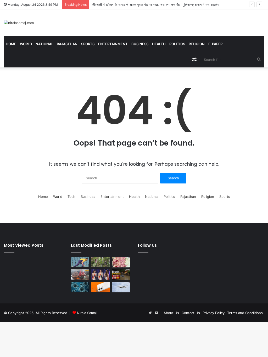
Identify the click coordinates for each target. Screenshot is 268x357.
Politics (177, 44)
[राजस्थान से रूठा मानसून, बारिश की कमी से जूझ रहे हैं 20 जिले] (121, 274)
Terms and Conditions (245, 313)
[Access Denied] (100, 287)
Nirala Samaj (87, 313)
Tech (71, 196)
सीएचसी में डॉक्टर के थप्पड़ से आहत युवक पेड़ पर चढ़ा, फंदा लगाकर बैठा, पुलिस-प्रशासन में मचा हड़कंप (155, 4)
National (44, 44)
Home (11, 44)
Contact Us (191, 313)
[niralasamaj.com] (19, 23)
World (26, 44)
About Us (171, 313)
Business (139, 44)
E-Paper (215, 44)
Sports (87, 44)
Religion (197, 44)
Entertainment (113, 44)
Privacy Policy (214, 313)
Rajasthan (67, 44)
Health (159, 44)
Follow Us (147, 245)
